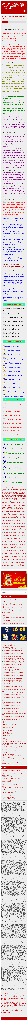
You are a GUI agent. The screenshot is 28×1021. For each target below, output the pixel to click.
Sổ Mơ (4, 721)
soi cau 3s (22, 523)
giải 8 (14, 519)
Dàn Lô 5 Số (19, 502)
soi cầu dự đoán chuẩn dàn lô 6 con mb (13, 655)
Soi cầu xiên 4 (17, 552)
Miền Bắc (21, 520)
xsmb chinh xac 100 (11, 565)
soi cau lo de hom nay (7, 541)
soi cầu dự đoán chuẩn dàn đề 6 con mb (13, 674)
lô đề (3, 520)
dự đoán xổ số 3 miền (16, 511)
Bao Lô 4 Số (9, 492)
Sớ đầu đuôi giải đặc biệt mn (13, 431)
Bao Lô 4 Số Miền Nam (18, 492)
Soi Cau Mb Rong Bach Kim (9, 754)
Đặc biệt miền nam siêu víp (13, 411)
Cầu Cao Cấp (11, 496)
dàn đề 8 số (19, 501)
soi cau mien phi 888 (12, 544)
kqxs (25, 519)
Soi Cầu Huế (20, 535)
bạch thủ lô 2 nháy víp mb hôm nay (12, 669)
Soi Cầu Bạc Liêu (8, 526)
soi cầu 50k (4, 525)
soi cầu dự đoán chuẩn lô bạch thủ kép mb (14, 659)
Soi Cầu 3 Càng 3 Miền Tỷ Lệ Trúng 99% (13, 603)
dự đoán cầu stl (22, 995)
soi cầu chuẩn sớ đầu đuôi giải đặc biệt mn (14, 716)
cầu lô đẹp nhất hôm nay (20, 496)
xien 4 (6, 562)
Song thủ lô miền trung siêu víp (13, 468)
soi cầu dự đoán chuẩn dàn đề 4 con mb (13, 672)
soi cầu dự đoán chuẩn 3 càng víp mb (13, 670)
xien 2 (13, 559)
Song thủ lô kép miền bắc (12, 350)
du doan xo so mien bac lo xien (11, 514)
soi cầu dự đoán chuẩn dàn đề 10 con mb (14, 677)
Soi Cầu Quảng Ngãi (15, 546)
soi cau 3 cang (15, 999)
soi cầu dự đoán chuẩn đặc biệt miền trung (14, 697)
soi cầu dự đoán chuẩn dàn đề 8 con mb (13, 675)
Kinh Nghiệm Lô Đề (8, 722)
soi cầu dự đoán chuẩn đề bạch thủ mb (13, 678)
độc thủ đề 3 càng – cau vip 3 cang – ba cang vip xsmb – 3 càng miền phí (14, 6)
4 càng (24, 489)
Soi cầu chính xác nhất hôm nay (17, 531)
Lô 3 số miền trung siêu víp (15, 482)
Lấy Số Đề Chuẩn (7, 729)
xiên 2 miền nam (19, 559)
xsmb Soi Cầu (5, 567)
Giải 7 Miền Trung (8, 519)
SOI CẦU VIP (12, 550)
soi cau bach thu (19, 1001)
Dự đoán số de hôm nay (14, 510)
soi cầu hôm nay (13, 535)
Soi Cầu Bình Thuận (11, 529)
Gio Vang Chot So (7, 735)
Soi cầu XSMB (11, 555)
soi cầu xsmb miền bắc (20, 555)
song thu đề (11, 558)
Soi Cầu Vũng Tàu (19, 550)
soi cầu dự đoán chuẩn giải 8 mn (11, 708)
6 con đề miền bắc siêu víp (13, 367)
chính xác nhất (13, 498)
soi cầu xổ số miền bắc (15, 553)
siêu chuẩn (16, 264)
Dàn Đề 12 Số (7, 499)
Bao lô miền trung (16, 993)
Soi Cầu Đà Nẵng (13, 532)
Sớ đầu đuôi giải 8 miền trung (15, 473)
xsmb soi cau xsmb (12, 567)
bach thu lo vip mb (4, 992)
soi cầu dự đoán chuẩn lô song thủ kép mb (14, 661)
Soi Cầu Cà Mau (20, 529)
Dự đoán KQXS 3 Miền (8, 727)
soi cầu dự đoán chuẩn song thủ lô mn (13, 718)
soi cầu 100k (15, 522)
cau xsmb (7, 498)
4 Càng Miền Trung (6, 490)
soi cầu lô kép (15, 541)
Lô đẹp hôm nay (15, 520)
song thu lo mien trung (7, 559)
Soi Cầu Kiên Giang (19, 537)
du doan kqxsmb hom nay (12, 508)
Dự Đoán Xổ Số (7, 511)
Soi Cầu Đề (11, 534)
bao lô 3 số (16, 490)
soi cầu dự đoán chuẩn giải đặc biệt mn (13, 710)
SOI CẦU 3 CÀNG (7, 609)
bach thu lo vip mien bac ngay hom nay (16, 992)
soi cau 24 (20, 522)
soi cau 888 (15, 525)
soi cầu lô (10, 538)
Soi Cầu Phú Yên (21, 544)
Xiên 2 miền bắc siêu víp (12, 329)
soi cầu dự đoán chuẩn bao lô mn (12, 705)
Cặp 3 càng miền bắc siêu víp (13, 317)
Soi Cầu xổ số (7, 553)
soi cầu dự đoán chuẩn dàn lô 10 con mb (13, 658)
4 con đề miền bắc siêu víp (13, 363)
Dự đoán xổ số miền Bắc (8, 998)
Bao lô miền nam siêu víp (12, 407)
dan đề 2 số (13, 499)
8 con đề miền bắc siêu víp (13, 371)
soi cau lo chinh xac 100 (18, 538)
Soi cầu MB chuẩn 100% (9, 667)
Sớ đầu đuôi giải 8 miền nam (13, 427)
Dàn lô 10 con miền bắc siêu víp (14, 392)
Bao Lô (12, 490)
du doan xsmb (20, 516)
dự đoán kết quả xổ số (16, 505)
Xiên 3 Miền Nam (15, 561)
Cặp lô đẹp (18, 495)
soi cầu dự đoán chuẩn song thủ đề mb (13, 652)
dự (5, 505)
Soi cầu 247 (16, 1006)
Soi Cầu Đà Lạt (5, 532)
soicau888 (6, 558)
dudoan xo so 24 (15, 517)
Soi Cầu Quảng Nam (6, 546)
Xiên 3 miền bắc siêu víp (12, 333)
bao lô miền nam (14, 493)
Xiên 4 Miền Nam (12, 562)
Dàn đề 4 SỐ (7, 501)
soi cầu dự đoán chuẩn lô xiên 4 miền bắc (14, 666)
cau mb (3, 498)
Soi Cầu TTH (9, 549)
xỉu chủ (10, 564)
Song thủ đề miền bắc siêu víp (14, 359)
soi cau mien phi (21, 1003)
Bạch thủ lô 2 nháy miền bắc (13, 314)
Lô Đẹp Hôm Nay (7, 730)
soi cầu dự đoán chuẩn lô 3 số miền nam (13, 711)
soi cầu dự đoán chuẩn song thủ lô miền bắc (14, 681)
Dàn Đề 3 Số (19, 499)
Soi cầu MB (12, 543)
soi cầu (9, 522)
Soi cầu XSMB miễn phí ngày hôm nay (10, 556)
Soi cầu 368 (17, 523)
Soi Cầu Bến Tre (7, 528)
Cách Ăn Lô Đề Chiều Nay (9, 724)
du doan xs (13, 516)
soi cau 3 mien (10, 523)
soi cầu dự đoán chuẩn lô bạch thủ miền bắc (14, 648)
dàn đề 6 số (13, 501)
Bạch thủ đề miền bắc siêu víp (14, 355)
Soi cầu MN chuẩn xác (8, 703)
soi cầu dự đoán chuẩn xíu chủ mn (12, 707)
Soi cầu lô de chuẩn (20, 540)
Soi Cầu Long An (5, 543)
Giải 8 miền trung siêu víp (14, 458)
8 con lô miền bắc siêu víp (12, 388)
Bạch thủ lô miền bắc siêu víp (14, 321)
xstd (19, 567)
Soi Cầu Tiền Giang (17, 547)
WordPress (13, 1018)
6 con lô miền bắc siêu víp (12, 383)
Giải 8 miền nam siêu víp (12, 415)
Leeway (20, 1018)
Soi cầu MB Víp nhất (8, 647)
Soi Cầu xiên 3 (10, 552)
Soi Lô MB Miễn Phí (8, 733)
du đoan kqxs (15, 507)
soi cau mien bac (19, 543)
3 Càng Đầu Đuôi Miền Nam (16, 489)
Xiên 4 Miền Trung (20, 562)
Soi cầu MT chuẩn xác (8, 683)
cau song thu (21, 993)
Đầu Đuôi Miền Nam (7, 504)
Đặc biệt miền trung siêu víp (15, 453)
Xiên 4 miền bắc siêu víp (12, 337)
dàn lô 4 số (13, 502)
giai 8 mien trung (20, 519)
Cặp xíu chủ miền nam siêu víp (14, 419)
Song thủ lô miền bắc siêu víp (14, 325)
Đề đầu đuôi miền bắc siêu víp (14, 396)
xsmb (5, 565)
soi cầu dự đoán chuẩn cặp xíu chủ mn (13, 719)
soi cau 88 (9, 525)
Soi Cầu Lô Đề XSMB (8, 732)
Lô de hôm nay (7, 520)
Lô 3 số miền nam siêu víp (13, 435)
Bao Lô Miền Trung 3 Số (10, 495)
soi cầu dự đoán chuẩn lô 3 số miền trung (14, 694)
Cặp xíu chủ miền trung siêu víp (13, 462)
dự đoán (8, 505)
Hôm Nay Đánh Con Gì (8, 725)
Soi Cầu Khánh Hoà (10, 537)
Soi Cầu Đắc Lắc (20, 532)
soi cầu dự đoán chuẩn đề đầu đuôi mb (13, 680)
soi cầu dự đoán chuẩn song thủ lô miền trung (14, 623)
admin (10, 21)
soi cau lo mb (22, 541)
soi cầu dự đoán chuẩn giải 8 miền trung (13, 696)
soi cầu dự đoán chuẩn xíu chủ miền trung (14, 685)
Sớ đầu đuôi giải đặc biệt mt (15, 478)
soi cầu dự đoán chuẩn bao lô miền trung (13, 702)
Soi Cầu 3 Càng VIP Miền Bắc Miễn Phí (12, 607)
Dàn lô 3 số (7, 502)
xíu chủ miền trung (16, 564)
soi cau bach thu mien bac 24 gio (7, 1002)
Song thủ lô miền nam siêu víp (14, 423)
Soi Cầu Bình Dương (15, 528)
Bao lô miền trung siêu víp (14, 449)
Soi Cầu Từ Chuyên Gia (17, 549)
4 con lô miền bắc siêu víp (12, 379)
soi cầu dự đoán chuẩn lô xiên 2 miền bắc (14, 663)
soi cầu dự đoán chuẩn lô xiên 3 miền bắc (14, 664)
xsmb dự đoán (20, 565)
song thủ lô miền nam (20, 558)
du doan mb (21, 508)
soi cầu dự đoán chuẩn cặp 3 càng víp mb (14, 650)
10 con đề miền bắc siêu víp (13, 375)
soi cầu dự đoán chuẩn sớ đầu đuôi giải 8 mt (14, 692)
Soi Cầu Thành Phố (8, 547)
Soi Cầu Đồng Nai (18, 534)
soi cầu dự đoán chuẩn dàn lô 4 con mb (13, 653)
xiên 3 (9, 561)
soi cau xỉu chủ (22, 1005)
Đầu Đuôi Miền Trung (18, 504)
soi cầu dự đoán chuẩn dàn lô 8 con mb (13, 656)
